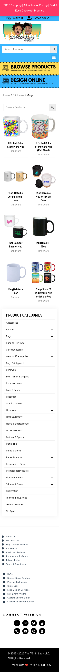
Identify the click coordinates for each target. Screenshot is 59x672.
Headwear (29, 410)
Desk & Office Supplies (29, 357)
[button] (54, 57)
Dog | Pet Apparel (14, 363)
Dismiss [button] (39, 10)
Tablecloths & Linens (16, 497)
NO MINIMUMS (13, 430)
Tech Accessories (14, 504)
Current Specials (14, 349)
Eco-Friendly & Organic (17, 376)
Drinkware (29, 370)
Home (6, 95)
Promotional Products (29, 471)
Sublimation (29, 491)
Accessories (29, 323)
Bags (29, 336)
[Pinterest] (34, 631)
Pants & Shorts (29, 451)
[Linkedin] (42, 631)
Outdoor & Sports (15, 437)
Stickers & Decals (29, 484)
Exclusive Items (14, 383)
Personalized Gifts (29, 464)
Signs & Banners (29, 478)
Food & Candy (13, 390)
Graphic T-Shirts (14, 403)
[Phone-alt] (17, 631)
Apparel (29, 330)
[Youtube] (25, 631)
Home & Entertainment (29, 424)
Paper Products (29, 457)
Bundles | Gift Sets (15, 343)
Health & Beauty (14, 417)
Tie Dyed (10, 511)
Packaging (29, 444)
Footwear (29, 397)
